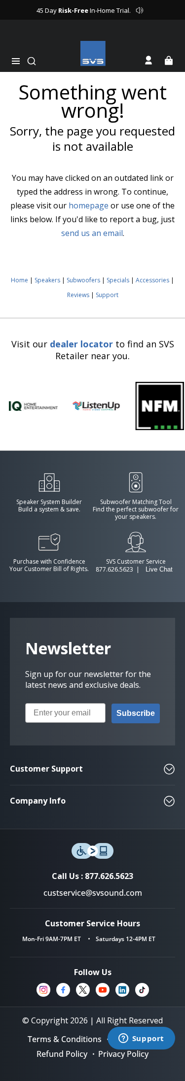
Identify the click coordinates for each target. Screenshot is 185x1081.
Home (19, 280)
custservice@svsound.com (92, 892)
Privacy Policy (123, 1053)
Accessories (152, 280)
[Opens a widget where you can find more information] (141, 1039)
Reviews (78, 295)
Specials (118, 280)
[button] (16, 61)
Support (107, 295)
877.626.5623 (114, 569)
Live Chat (159, 569)
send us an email (92, 233)
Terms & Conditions (65, 1039)
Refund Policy (62, 1053)
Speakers (47, 280)
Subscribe (135, 713)
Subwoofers (83, 280)
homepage (89, 205)
